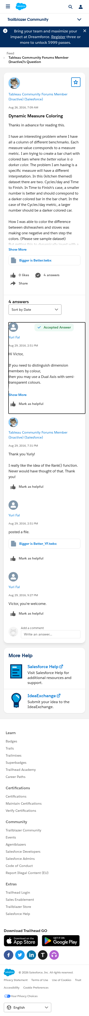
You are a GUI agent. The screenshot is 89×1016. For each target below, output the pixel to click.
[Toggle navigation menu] (79, 19)
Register (58, 36)
